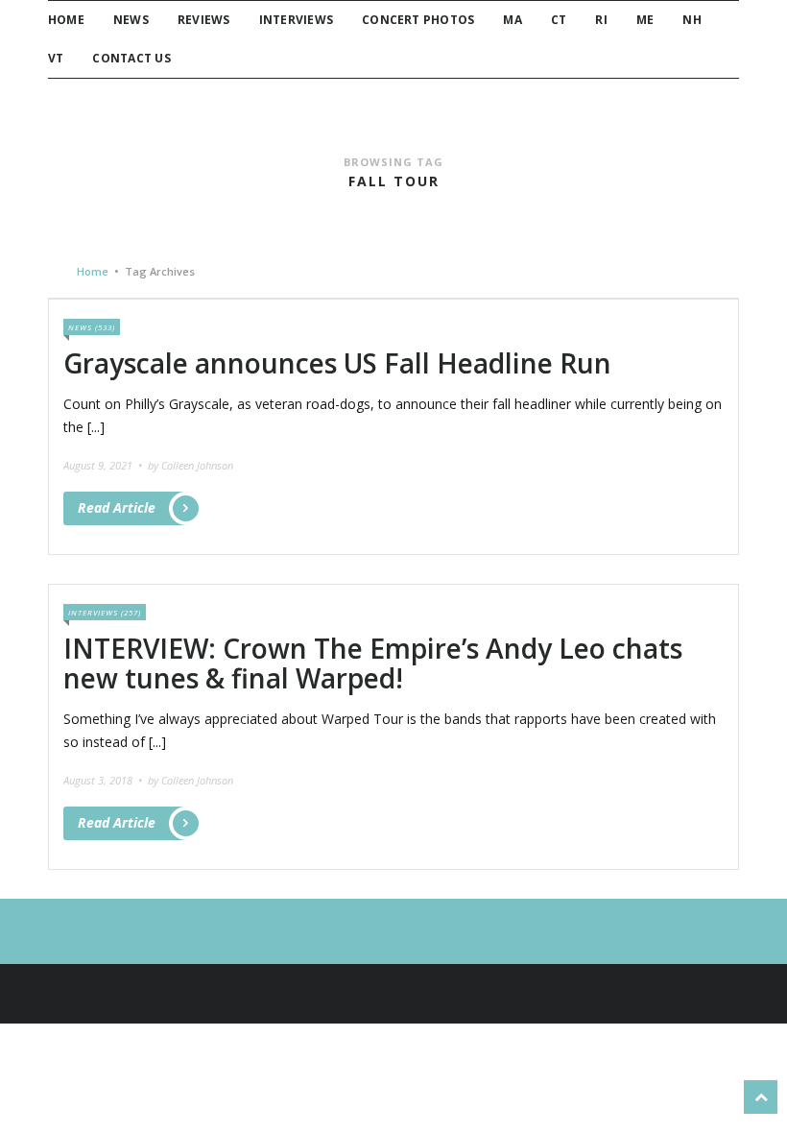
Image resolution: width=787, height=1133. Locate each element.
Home (66, 20)
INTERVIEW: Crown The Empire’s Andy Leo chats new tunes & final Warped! (372, 663)
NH (691, 20)
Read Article (116, 507)
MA (512, 20)
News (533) (91, 327)
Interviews (296, 20)
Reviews (204, 20)
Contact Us (131, 58)
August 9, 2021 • (104, 465)
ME (645, 20)
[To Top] (760, 1097)
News (131, 20)
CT (558, 20)
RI (601, 20)
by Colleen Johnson (190, 465)
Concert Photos (418, 20)
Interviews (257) (104, 612)
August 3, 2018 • (104, 780)
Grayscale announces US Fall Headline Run (337, 363)
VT (55, 58)
